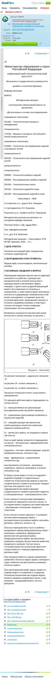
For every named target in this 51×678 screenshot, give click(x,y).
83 (47, 643)
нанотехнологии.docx (16, 636)
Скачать (19, 44)
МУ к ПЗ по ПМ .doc (15, 613)
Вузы (4, 8)
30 (47, 613)
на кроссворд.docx (14, 628)
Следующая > (42, 53)
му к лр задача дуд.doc (16, 606)
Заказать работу (13, 12)
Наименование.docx (15, 632)
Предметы (14, 8)
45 (47, 617)
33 (47, 639)
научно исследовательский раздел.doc (23, 643)
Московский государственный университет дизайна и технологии (28, 25)
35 (47, 621)
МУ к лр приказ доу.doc (16, 610)
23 (47, 636)
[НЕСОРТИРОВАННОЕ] (23, 30)
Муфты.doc (11, 625)
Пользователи (30, 8)
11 (47, 606)
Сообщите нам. (30, 21)
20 (47, 632)
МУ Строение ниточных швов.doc (20, 621)
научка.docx (12, 639)
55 (47, 625)
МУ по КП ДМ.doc (14, 617)
